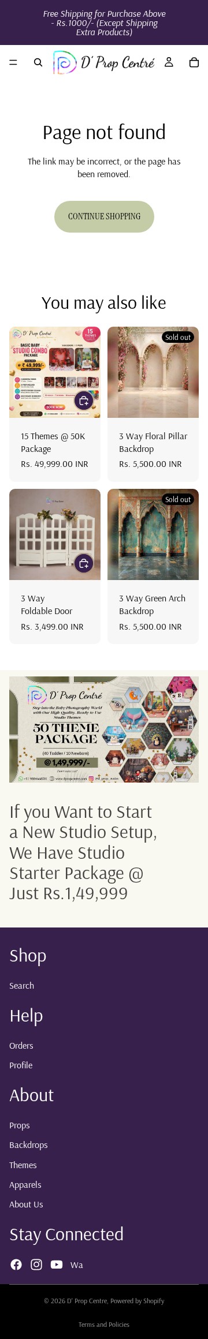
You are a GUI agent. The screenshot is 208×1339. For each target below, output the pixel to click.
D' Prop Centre (87, 1300)
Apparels (25, 1184)
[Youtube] (57, 1264)
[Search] (38, 62)
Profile (20, 1065)
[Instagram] (36, 1264)
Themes (23, 1164)
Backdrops (28, 1144)
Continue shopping (104, 216)
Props (19, 1125)
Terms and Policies (104, 1324)
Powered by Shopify (137, 1300)
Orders (21, 1045)
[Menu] (13, 62)
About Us (26, 1204)
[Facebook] (16, 1264)
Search (21, 985)
